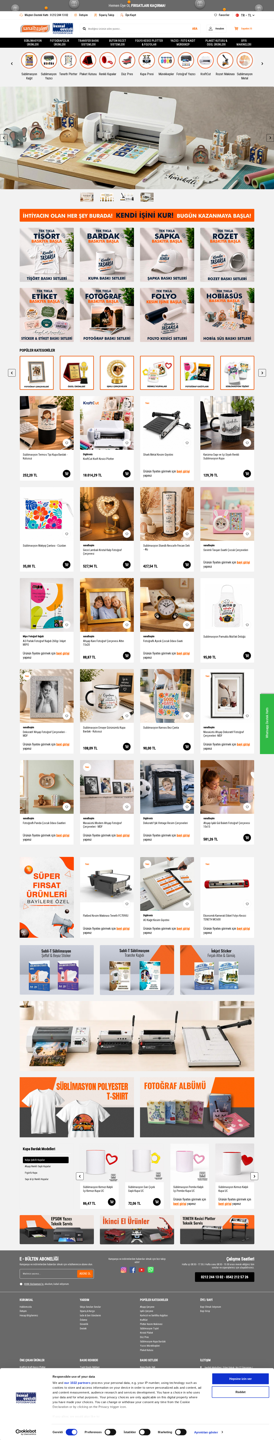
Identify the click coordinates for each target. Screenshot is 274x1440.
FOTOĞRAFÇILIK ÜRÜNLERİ (59, 42)
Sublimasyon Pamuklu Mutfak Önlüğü (224, 636)
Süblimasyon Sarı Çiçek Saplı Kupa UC (141, 1188)
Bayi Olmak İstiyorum (210, 1307)
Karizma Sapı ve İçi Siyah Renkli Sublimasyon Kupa (221, 456)
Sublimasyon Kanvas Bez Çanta (161, 727)
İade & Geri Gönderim (90, 1315)
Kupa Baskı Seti (147, 1367)
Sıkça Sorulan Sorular (90, 1307)
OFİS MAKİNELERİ (243, 42)
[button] (12, 63)
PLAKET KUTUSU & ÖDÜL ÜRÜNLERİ (216, 42)
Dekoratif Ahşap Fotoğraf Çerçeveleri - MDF (44, 733)
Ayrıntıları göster (206, 1432)
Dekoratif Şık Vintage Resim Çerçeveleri (165, 823)
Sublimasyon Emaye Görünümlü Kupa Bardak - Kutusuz (104, 729)
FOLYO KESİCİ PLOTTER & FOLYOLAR (149, 42)
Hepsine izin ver (240, 1378)
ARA (194, 28)
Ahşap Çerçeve (147, 1307)
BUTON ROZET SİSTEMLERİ (117, 42)
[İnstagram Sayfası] (124, 1270)
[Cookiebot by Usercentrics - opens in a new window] (26, 1432)
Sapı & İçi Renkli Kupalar (37, 1179)
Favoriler (224, 15)
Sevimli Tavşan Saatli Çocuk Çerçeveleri (225, 550)
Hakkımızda (26, 1307)
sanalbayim (88, 545)
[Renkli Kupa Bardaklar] (117, 373)
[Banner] (137, 138)
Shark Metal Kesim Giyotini (158, 454)
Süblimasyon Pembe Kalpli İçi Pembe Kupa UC (188, 1188)
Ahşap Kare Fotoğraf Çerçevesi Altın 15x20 (103, 642)
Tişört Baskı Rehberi (90, 1367)
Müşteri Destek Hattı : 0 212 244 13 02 (46, 15)
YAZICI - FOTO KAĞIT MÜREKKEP (182, 42)
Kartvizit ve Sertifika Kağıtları (154, 1315)
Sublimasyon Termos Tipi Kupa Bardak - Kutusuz (45, 456)
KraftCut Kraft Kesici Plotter (98, 459)
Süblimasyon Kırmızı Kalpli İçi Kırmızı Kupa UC (98, 1188)
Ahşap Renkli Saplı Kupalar (38, 1166)
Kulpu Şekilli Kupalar (35, 1160)
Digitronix (87, 454)
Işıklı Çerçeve (146, 1311)
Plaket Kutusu (146, 1350)
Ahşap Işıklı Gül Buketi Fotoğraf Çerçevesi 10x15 (226, 824)
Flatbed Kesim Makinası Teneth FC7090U (226, 915)
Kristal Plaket (146, 1332)
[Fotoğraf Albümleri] (197, 1107)
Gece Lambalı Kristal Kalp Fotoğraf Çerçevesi (102, 551)
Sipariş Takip (106, 15)
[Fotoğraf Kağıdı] (157, 373)
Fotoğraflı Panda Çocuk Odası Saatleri (44, 823)
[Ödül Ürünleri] (37, 373)
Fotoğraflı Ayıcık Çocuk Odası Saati (163, 641)
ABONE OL (85, 1273)
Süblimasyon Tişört (149, 1328)
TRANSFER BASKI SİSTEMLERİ (88, 42)
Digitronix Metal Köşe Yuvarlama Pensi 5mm (164, 917)
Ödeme (83, 1320)
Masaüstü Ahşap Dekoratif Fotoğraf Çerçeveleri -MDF (223, 733)
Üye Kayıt (130, 15)
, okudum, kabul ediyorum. (46, 1284)
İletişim (83, 15)
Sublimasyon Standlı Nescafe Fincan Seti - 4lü (166, 547)
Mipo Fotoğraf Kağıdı (33, 636)
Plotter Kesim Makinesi (151, 1324)
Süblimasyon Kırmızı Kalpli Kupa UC (233, 1188)
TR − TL (246, 15)
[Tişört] (77, 1107)
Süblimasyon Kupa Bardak (153, 1341)
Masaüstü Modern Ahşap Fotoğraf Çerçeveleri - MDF (102, 824)
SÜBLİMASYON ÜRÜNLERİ (33, 42)
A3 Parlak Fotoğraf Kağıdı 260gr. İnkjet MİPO (44, 642)
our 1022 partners (77, 1382)
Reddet (240, 1391)
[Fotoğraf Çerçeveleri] (237, 373)
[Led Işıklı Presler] (77, 373)
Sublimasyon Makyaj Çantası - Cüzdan (44, 545)
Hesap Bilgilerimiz (29, 1315)
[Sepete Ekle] (67, 474)
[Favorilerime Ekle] (67, 443)
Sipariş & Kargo (87, 1311)
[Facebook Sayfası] (133, 1270)
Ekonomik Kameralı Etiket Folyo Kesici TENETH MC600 (104, 917)
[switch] (110, 1432)
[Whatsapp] (151, 1270)
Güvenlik (84, 1324)
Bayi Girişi (205, 1311)
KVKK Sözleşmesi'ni (34, 1284)
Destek (83, 1328)
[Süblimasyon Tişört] (197, 373)
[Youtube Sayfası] (142, 1270)
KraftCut (143, 1320)
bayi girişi (183, 471)
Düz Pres (144, 1337)
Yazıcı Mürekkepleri (150, 1345)
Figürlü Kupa (31, 1172)
